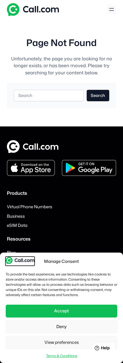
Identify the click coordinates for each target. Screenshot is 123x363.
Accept (61, 311)
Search (98, 95)
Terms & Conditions (61, 355)
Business (16, 216)
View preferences (61, 342)
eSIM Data (17, 225)
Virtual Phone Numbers (29, 207)
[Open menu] (111, 9)
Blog (11, 252)
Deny (61, 327)
